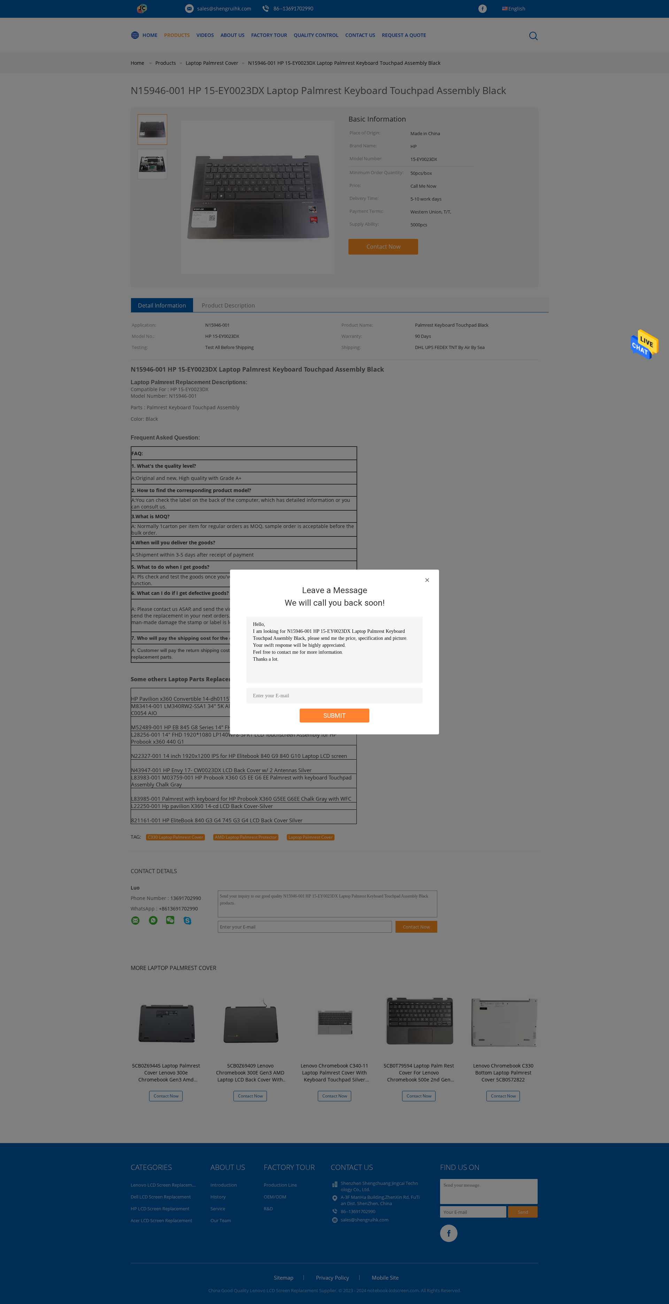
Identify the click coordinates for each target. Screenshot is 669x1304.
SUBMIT (334, 715)
